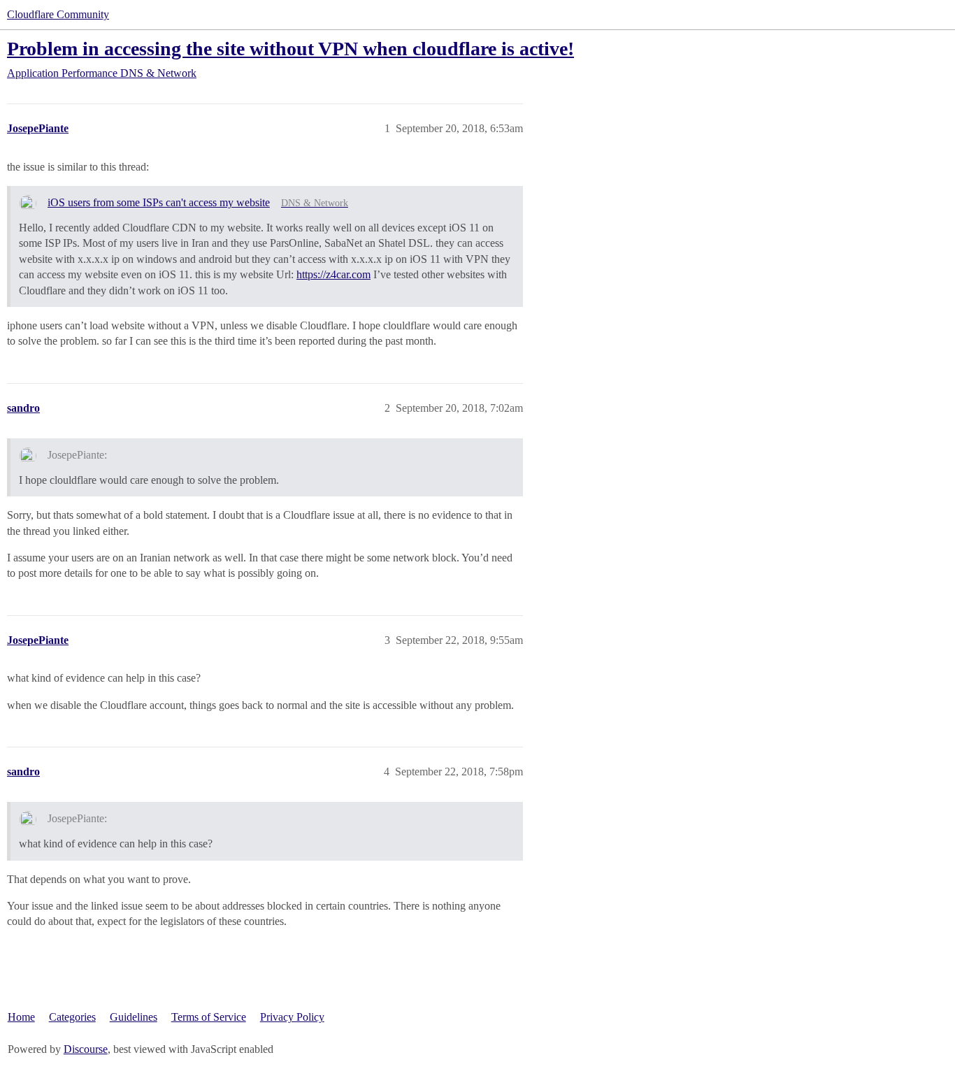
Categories (72, 1017)
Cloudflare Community (58, 14)
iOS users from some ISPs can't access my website (159, 202)
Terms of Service (208, 1017)
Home (21, 1017)
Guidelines (133, 1017)
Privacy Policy (292, 1017)
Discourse (86, 1049)
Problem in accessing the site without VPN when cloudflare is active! (290, 48)
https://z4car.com (333, 274)
